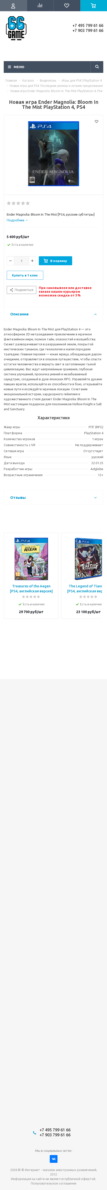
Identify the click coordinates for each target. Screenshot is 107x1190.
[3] (18, 203)
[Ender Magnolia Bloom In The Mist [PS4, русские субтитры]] (53, 153)
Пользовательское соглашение (53, 1183)
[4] (23, 203)
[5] (28, 203)
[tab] (17, 220)
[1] (9, 203)
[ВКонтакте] (53, 1159)
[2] (13, 203)
